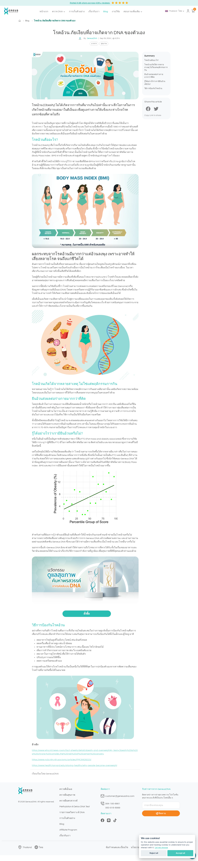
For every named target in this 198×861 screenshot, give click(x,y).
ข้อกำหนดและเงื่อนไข (117, 847)
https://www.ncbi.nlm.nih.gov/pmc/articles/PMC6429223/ (61, 759)
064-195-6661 (112, 803)
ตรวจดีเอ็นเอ (65, 789)
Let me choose (161, 847)
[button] (174, 11)
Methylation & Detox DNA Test (74, 806)
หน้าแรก (44, 11)
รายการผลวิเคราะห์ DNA (72, 812)
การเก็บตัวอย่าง (77, 11)
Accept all (180, 853)
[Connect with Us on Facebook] (102, 820)
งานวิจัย (116, 11)
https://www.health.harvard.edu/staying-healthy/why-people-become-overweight (74, 765)
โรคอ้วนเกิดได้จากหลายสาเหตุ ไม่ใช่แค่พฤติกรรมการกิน (156, 67)
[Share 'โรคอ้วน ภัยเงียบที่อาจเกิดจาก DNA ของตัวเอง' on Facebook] (148, 108)
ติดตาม (162, 813)
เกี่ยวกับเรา (93, 11)
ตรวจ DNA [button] (57, 11)
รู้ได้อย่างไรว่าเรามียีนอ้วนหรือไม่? (154, 83)
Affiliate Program (68, 830)
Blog (105, 11)
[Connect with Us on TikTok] (115, 820)
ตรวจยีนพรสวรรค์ (68, 801)
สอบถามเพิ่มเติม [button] (131, 11)
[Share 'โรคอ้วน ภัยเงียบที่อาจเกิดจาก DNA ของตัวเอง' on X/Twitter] (156, 108)
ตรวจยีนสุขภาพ (67, 795)
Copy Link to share (152, 115)
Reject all (154, 853)
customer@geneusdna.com (119, 796)
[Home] (10, 11)
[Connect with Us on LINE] (108, 820)
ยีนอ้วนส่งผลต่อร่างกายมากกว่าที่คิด (153, 76)
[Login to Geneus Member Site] (188, 11)
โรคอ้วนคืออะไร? (151, 60)
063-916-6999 (112, 808)
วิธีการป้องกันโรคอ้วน (153, 88)
